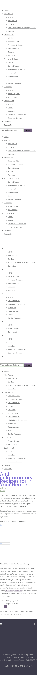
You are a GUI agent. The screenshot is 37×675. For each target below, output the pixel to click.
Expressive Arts (14, 76)
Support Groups (14, 48)
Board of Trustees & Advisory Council (22, 28)
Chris (4, 488)
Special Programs (14, 83)
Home (6, 10)
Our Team (11, 24)
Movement (12, 73)
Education (11, 80)
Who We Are (8, 14)
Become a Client (14, 41)
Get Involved (9, 101)
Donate (10, 107)
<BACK (10, 17)
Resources (11, 55)
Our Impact (8, 87)
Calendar (7, 121)
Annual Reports (14, 94)
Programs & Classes (15, 45)
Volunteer (11, 111)
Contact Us (8, 125)
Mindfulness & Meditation (18, 69)
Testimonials (12, 97)
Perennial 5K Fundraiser (17, 114)
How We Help (9, 34)
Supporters (12, 31)
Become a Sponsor (15, 118)
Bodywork (11, 52)
